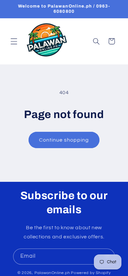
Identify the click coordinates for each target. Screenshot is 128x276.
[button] (13, 41)
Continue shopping (64, 140)
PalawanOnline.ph (52, 273)
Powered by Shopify (91, 273)
